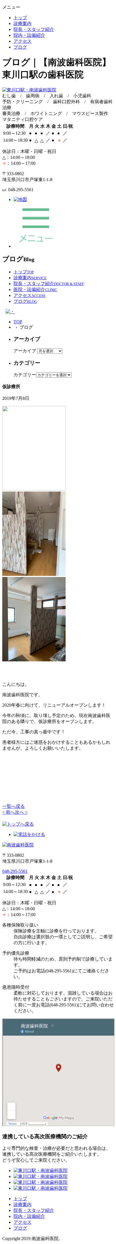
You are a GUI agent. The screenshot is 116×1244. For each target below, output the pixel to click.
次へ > (21, 812)
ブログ (20, 47)
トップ (20, 17)
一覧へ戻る (13, 806)
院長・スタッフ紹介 (34, 29)
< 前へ (8, 812)
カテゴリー (25, 374)
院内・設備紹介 (29, 35)
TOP (18, 321)
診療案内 (23, 23)
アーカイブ (25, 350)
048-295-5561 (15, 871)
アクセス (23, 41)
